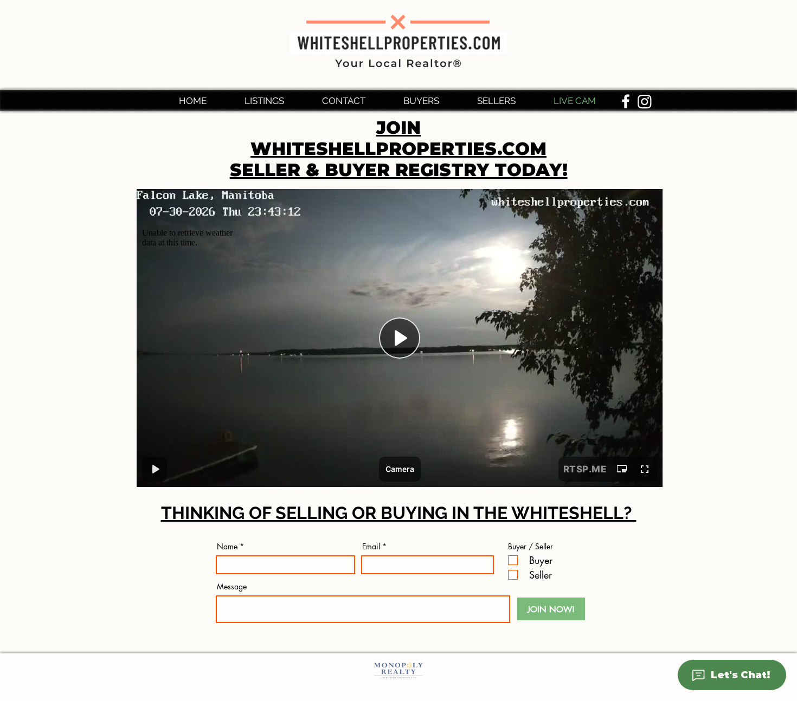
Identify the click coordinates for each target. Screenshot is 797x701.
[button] (432, 101)
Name (227, 546)
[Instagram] (644, 101)
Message (232, 586)
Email (371, 546)
